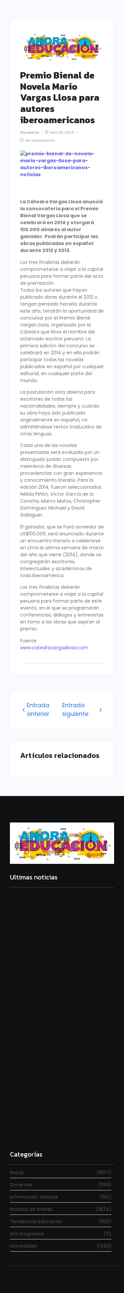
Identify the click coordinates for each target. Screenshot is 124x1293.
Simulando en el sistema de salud (51, 1041)
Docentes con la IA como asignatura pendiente (53, 1127)
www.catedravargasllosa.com (54, 647)
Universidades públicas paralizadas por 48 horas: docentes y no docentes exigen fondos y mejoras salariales (61, 961)
